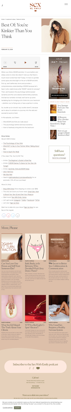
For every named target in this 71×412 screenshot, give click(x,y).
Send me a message (59, 158)
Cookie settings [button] (8, 407)
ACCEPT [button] (17, 407)
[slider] (20, 68)
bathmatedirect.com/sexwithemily (20, 177)
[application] (20, 63)
